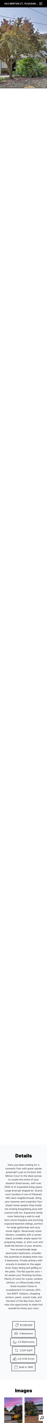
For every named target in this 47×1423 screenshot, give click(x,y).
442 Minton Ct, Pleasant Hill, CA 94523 (21, 3)
